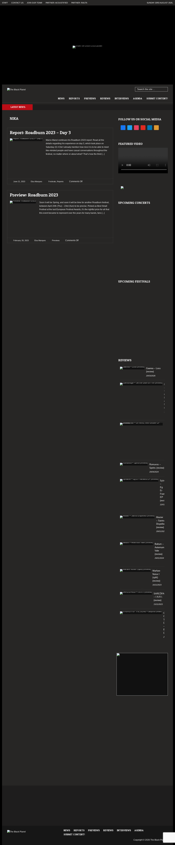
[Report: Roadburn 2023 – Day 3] (104, 131)
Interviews (122, 98)
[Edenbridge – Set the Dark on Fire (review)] (141, 384)
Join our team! (34, 3)
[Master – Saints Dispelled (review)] (137, 517)
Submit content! (157, 98)
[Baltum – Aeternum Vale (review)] (136, 543)
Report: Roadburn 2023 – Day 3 (40, 132)
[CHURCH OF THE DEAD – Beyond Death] (141, 612)
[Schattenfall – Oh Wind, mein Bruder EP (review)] (141, 424)
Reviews (105, 98)
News (61, 98)
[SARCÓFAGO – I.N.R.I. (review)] (136, 593)
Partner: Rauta (79, 3)
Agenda (137, 98)
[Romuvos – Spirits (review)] (134, 464)
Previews (90, 98)
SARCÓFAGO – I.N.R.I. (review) (161, 597)
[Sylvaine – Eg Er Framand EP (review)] (139, 480)
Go (165, 89)
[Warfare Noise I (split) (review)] (135, 570)
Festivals (52, 181)
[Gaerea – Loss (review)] (132, 368)
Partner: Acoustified (57, 3)
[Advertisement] (78, 165)
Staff (5, 3)
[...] (102, 154)
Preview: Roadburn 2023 (34, 194)
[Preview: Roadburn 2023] (104, 194)
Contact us (17, 3)
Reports (74, 98)
